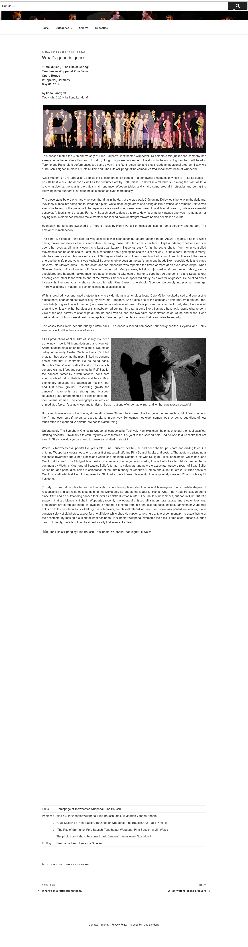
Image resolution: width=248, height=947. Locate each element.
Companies (54, 864)
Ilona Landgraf (74, 52)
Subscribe (101, 28)
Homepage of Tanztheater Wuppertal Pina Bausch (88, 809)
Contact (93, 924)
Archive (83, 28)
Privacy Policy (119, 924)
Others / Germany (77, 864)
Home (45, 28)
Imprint (105, 924)
